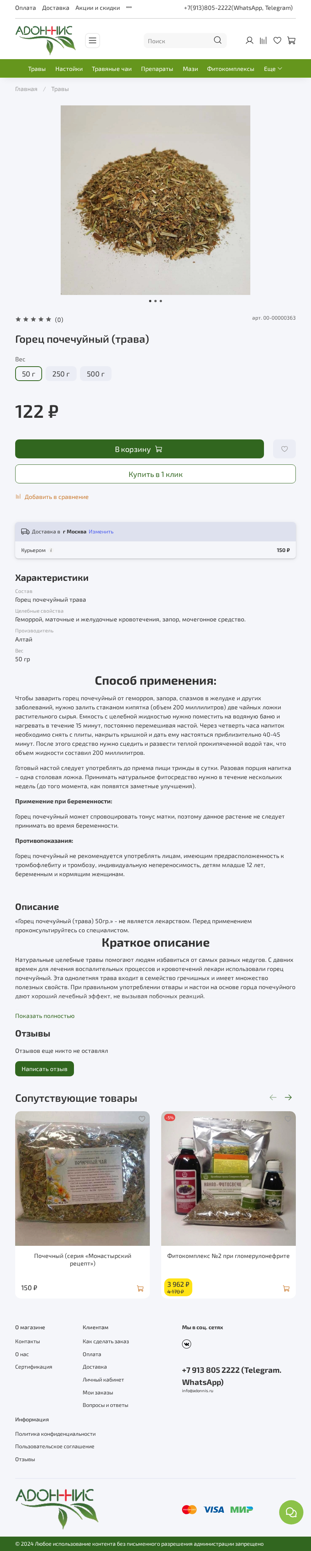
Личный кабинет (103, 1379)
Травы (37, 68)
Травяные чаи (112, 68)
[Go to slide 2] (155, 301)
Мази (190, 68)
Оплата (25, 7)
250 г (61, 373)
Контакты (27, 1341)
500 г (96, 373)
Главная (26, 88)
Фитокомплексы (230, 68)
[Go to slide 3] (161, 301)
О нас (22, 1354)
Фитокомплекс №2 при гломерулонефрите (228, 1255)
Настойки (69, 68)
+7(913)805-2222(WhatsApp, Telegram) (238, 7)
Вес (20, 358)
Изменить (101, 531)
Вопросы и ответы (105, 1405)
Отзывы (25, 1459)
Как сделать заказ (106, 1341)
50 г (28, 373)
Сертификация (33, 1366)
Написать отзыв (45, 1068)
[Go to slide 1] (150, 301)
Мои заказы (98, 1392)
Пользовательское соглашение (54, 1446)
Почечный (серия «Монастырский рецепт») (82, 1259)
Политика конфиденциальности (55, 1433)
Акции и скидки (97, 7)
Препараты (157, 68)
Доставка (55, 7)
